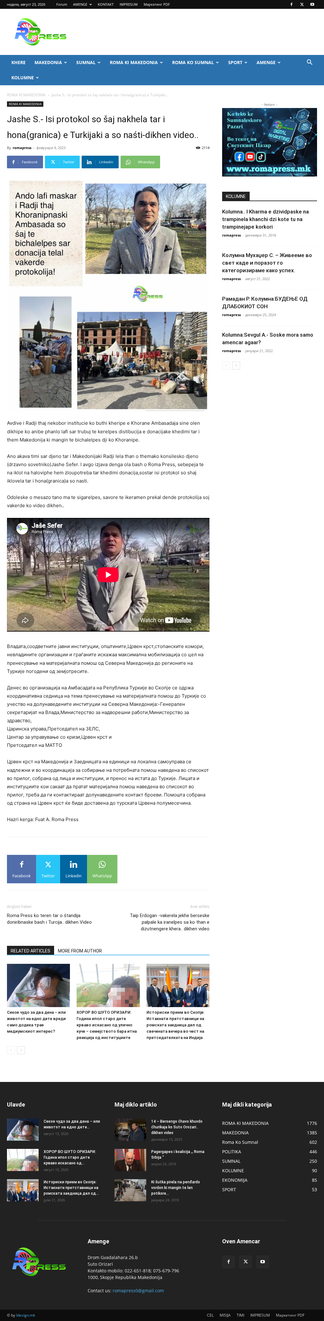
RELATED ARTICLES (30, 950)
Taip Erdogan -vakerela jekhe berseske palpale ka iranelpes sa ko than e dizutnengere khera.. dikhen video (169, 922)
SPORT (235, 62)
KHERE (18, 62)
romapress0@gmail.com (138, 1291)
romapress (22, 147)
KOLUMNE (22, 78)
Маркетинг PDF (157, 4)
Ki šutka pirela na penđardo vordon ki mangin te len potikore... (175, 1188)
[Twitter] (302, 4)
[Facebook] (291, 4)
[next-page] (21, 1050)
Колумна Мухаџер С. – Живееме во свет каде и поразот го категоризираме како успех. (267, 262)
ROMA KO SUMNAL (193, 62)
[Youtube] (312, 4)
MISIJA (225, 1315)
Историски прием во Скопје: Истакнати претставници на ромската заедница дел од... (71, 1188)
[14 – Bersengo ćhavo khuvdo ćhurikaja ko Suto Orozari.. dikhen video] (130, 1130)
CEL (210, 1315)
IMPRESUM (129, 4)
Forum (61, 4)
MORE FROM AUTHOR (80, 950)
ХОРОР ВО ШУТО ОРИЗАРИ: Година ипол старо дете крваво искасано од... (70, 1157)
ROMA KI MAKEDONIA (134, 62)
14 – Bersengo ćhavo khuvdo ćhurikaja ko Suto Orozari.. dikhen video (176, 1127)
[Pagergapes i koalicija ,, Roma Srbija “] (130, 1160)
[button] (309, 63)
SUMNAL (86, 62)
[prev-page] (11, 1050)
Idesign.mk (25, 1315)
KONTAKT (106, 4)
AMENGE (80, 4)
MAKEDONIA (48, 62)
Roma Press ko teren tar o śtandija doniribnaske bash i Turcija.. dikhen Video (49, 919)
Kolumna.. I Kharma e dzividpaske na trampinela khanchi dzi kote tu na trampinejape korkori (265, 219)
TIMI (240, 1315)
